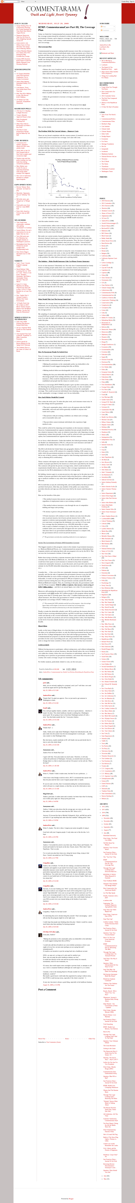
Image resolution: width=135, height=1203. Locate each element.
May (105, 1179)
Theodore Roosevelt (107, 756)
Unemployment (106, 778)
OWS (103, 568)
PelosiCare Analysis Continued (109, 980)
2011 (103, 809)
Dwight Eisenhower (107, 344)
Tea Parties (105, 746)
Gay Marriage (106, 397)
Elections (104, 362)
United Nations (106, 783)
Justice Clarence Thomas (109, 489)
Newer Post (41, 1038)
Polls (103, 580)
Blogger (71, 1199)
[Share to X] (71, 669)
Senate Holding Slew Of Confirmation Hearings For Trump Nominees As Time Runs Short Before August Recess (23, 29)
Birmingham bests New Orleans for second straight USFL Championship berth (23, 246)
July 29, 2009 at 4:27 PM (50, 858)
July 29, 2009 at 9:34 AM (50, 703)
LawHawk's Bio (104, 47)
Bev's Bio (102, 49)
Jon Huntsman (106, 475)
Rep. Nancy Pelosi (107, 626)
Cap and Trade (106, 267)
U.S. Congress (106, 768)
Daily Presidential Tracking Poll (21, 120)
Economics (105, 347)
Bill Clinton (105, 233)
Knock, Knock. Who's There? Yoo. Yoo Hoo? (110, 992)
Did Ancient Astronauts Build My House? (110, 975)
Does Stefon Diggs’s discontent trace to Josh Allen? (23, 253)
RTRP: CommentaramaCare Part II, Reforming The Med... (110, 946)
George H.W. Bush (107, 402)
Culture (104, 315)
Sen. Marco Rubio (107, 711)
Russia (103, 651)
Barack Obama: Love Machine (109, 1016)
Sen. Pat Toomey (107, 721)
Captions (104, 272)
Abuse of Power (106, 213)
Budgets (104, 253)
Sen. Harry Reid (106, 691)
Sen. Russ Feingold (107, 726)
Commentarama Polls (108, 292)
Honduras (104, 432)
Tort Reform (105, 763)
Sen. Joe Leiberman (107, 696)
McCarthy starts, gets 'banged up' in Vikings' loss (23, 200)
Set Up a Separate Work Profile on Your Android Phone (23, 329)
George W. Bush (106, 404)
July (105, 833)
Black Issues (105, 236)
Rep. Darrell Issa (107, 607)
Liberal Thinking (107, 521)
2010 (103, 812)
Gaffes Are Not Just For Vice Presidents (110, 1063)
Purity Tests (105, 585)
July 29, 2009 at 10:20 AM (51, 745)
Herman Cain (105, 419)
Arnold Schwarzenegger (109, 223)
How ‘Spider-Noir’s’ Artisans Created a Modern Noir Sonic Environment (22, 298)
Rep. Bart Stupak (107, 602)
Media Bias (105, 531)
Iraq (103, 450)
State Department (107, 736)
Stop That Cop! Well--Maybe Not (110, 910)
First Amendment (107, 384)
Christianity (105, 280)
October (106, 824)
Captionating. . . (108, 988)
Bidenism (104, 231)
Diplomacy (105, 334)
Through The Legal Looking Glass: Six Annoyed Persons (109, 954)
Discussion (105, 339)
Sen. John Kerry (106, 701)
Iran (103, 447)
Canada (104, 265)
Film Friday (105, 379)
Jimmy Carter (106, 464)
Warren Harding (106, 796)
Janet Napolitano (106, 457)
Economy (104, 352)
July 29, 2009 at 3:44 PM (50, 801)
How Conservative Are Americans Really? (110, 889)
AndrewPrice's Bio (105, 45)
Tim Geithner (106, 758)
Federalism (105, 377)
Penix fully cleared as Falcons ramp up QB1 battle (23, 213)
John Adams (105, 470)
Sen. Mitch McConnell (108, 716)
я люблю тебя (107, 900)
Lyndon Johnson (106, 528)
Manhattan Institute (107, 154)
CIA (103, 282)
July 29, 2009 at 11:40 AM (51, 766)
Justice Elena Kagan (107, 496)
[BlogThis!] (69, 669)
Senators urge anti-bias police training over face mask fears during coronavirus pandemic (23, 161)
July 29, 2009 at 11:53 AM (51, 789)
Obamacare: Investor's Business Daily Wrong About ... (110, 999)
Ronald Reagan (106, 649)
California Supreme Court (109, 258)
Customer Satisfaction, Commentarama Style (110, 1119)
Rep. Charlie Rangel (108, 605)
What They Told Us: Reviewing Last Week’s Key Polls (23, 125)
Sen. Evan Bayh (106, 688)
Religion (104, 597)
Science (104, 659)
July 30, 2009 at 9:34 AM (50, 881)
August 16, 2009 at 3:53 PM (51, 985)
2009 (103, 815)
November (107, 821)
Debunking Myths (107, 320)
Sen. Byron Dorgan (107, 676)
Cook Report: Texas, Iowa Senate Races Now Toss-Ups (23, 89)
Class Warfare (106, 285)
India (103, 442)
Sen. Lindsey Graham (108, 708)
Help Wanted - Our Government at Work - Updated (110, 1005)
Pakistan (104, 570)
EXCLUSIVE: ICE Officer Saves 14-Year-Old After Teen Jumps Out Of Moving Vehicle (23, 45)
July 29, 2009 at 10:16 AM (51, 720)
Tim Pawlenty (106, 761)
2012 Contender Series (108, 96)
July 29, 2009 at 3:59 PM (50, 820)
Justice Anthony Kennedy (109, 482)
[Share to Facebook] (73, 669)
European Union (106, 372)
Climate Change (106, 287)
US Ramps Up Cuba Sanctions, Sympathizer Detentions (23, 101)
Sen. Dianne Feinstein (108, 681)
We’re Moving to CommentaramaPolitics (108, 61)
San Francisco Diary (108, 654)
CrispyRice (46, 863)
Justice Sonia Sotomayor (109, 512)
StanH (45, 708)
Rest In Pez (106, 1032)
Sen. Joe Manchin (107, 698)
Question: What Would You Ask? (110, 1171)
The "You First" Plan (109, 857)
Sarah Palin (105, 656)
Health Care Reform (68, 672)
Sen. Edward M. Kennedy (109, 684)
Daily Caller (105, 134)
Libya (103, 526)
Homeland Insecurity (109, 835)
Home (67, 1038)
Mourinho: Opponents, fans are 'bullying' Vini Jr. (23, 194)
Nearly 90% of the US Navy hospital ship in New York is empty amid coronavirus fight (23, 153)
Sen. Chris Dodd (106, 679)
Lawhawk (104, 65)
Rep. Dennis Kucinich (108, 610)
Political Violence (107, 578)
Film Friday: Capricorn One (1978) (110, 915)
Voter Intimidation (107, 793)
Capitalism (105, 270)
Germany (104, 407)
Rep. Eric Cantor (107, 612)
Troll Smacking (108, 1024)
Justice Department (107, 493)
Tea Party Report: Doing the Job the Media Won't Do (110, 1125)
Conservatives (106, 303)
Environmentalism (107, 364)
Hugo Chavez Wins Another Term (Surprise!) (110, 72)
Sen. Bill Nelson (106, 674)
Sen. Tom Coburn (107, 731)
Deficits (104, 327)
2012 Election (106, 206)
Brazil (103, 248)
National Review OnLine (109, 156)
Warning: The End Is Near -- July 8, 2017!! (110, 1058)
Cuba (103, 313)
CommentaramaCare (57, 672)
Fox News (105, 141)
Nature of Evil (106, 551)
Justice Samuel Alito (108, 509)
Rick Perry (105, 644)
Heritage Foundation (108, 144)
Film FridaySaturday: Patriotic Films (109, 1130)
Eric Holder (105, 367)
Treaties (104, 766)
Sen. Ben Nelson (106, 671)
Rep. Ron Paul (106, 634)
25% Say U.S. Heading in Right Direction (23, 112)
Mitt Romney (105, 543)
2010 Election (106, 201)
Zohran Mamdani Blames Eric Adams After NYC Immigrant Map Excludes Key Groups (24, 53)
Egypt (103, 357)
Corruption (105, 307)
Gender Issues (106, 399)
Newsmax (104, 159)
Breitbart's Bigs (106, 124)
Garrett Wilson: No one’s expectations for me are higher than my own (23, 232)
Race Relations (106, 588)
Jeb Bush (104, 460)
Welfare (104, 798)
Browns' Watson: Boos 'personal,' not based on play (23, 188)
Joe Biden (104, 467)
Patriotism (105, 573)
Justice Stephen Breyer (108, 516)
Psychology (105, 583)
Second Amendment (107, 666)
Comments (105, 30)
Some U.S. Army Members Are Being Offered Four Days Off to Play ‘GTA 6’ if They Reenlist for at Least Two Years (24, 288)
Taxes (103, 743)
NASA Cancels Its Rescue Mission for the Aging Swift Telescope (23, 343)
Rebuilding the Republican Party (84, 672)
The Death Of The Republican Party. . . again (109, 68)
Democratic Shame (107, 329)
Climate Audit (106, 129)
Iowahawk (105, 151)
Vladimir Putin (106, 791)
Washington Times (107, 171)
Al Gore (104, 218)
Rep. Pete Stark (106, 631)
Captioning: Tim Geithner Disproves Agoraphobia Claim (110, 905)
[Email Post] (63, 669)
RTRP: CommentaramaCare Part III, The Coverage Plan (110, 862)
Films (103, 382)
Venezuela (104, 788)
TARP (103, 741)
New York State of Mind (109, 556)
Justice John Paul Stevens (109, 498)
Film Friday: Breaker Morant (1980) (109, 1011)
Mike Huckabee (106, 538)
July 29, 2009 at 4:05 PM (50, 837)
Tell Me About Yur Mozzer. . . (108, 844)
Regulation (105, 595)
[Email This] (67, 669)
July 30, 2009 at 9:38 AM (50, 904)
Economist (105, 139)
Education (105, 354)
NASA (104, 546)
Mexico (104, 533)
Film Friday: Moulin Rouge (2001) (109, 1068)
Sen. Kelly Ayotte (107, 706)
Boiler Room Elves (107, 241)
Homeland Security (107, 429)
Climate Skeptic (106, 131)
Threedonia (105, 166)
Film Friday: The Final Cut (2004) (110, 839)
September (107, 827)
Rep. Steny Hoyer (107, 636)
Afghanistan (105, 216)
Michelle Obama (106, 536)
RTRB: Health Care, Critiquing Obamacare (110, 1086)
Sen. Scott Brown (107, 728)
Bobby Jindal (105, 238)
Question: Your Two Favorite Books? (109, 934)
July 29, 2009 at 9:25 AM (50, 690)
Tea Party (104, 748)
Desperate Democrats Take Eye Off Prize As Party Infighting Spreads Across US (23, 38)
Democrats (105, 332)
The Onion (105, 164)
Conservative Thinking (108, 300)
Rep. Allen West (106, 600)
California (105, 256)
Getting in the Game (109, 1048)
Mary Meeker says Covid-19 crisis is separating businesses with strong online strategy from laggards (23, 169)
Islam (103, 452)
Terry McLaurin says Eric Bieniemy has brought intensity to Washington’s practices (23, 238)
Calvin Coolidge (106, 262)
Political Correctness (108, 575)
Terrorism (104, 753)
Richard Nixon (106, 641)
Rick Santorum (106, 646)
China (103, 275)
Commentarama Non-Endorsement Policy (110, 1072)
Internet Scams (106, 444)
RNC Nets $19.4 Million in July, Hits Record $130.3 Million (23, 95)
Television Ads (106, 751)
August (106, 830)
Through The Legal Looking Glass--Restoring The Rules (110, 1096)
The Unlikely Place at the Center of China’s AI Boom (23, 349)
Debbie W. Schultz (107, 317)
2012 (103, 806)
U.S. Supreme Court (108, 776)
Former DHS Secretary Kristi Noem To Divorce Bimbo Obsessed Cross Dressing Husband (23, 61)
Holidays (104, 427)
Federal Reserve (106, 374)
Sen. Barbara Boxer (107, 669)
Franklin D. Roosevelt (108, 392)
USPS (103, 786)
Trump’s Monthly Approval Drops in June (23, 116)
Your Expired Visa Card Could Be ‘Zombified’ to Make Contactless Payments (23, 336)
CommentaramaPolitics (108, 119)
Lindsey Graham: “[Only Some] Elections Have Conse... (110, 923)
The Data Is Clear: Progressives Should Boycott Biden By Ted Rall (23, 132)
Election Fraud (106, 359)
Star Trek (104, 733)
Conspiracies (105, 305)
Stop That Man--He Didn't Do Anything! (110, 970)
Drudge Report (106, 136)
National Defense (107, 548)
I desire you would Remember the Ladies (110, 1144)
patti (44, 683)
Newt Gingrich (106, 563)
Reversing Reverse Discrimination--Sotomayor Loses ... (110, 1165)
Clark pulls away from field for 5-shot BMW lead (23, 206)
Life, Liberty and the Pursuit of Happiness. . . (110, 1150)
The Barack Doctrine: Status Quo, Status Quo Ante (109, 1109)
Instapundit (105, 149)
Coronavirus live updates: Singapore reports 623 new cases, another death (23, 145)
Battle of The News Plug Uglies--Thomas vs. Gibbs (110, 1139)
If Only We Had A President (110, 107)
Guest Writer (105, 412)
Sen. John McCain (107, 703)
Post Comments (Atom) (54, 1042)
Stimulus (104, 738)
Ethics (103, 369)
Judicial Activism (107, 480)
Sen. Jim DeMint (107, 693)
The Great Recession (109, 1045)
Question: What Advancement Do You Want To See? (110, 965)
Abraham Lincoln (107, 211)
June (105, 1176)
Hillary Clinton (106, 422)
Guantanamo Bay (107, 409)
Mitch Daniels (106, 541)
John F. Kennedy (107, 472)
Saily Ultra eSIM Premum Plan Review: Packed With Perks (23, 323)
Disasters (104, 337)
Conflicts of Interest (107, 297)
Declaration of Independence (106, 323)
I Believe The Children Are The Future (110, 984)
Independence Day (107, 439)
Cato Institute (106, 126)
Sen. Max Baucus (107, 713)
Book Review (106, 243)
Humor (104, 434)
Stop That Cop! (108, 919)
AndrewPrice (46, 672)
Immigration (105, 437)
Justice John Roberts (108, 502)
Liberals (104, 523)
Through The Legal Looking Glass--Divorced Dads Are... (110, 869)
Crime (103, 310)
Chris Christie (106, 277)
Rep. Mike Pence (107, 624)
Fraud (103, 394)
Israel (103, 454)
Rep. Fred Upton (107, 615)
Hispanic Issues (106, 424)
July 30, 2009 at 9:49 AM (50, 927)
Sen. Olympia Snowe (108, 718)
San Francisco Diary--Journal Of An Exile (110, 853)
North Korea (105, 565)
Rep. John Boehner (107, 617)
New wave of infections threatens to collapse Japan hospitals (23, 177)
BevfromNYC (106, 228)
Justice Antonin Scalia (108, 486)
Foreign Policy (106, 387)
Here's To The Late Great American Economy (109, 939)
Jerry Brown (105, 462)
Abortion (104, 208)
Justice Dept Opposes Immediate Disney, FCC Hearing (23, 83)
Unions (104, 781)
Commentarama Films (108, 121)
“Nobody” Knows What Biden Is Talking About (110, 1103)
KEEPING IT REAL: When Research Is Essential (109, 876)
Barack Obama (106, 226)
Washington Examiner (108, 169)
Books (103, 246)
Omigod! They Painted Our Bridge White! (110, 884)
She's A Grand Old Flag (110, 1134)
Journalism (105, 477)
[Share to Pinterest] (75, 669)
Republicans (105, 639)
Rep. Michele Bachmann (109, 620)
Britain (104, 251)
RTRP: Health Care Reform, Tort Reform (110, 1028)
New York (105, 553)
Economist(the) (106, 349)
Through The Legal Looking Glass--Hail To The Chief (110, 1036)
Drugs (103, 342)
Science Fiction (106, 661)
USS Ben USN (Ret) (49, 932)
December (107, 818)
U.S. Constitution (107, 771)
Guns (103, 414)
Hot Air (104, 146)
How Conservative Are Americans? (108, 92)
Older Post (92, 1038)
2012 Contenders (107, 203)
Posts (104, 26)
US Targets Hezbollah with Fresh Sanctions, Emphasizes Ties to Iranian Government (23, 76)
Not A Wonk (105, 161)
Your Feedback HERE (110, 881)
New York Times (107, 560)
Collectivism (105, 290)
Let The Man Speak (109, 893)
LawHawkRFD (106, 518)
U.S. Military (106, 773)
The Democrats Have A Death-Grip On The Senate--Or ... (110, 1053)
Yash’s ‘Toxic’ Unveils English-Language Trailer (23, 265)
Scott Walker (105, 664)
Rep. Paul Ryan (106, 629)
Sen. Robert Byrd (107, 723)
